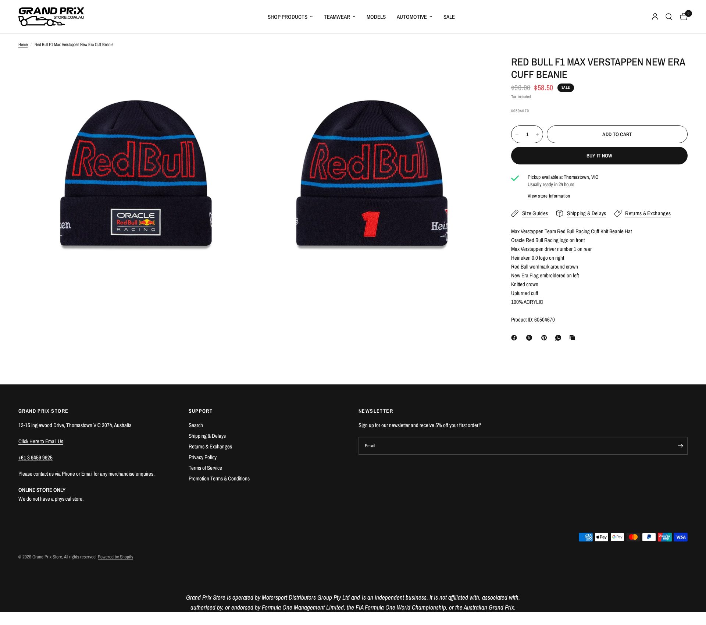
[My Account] (655, 16)
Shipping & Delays (207, 436)
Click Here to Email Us (40, 441)
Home (23, 44)
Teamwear (337, 17)
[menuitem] (290, 17)
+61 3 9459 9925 (35, 457)
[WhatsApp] (559, 337)
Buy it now (599, 155)
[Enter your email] (680, 446)
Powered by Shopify (115, 557)
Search (196, 425)
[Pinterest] (545, 337)
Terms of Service (205, 468)
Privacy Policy (203, 457)
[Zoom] (238, 71)
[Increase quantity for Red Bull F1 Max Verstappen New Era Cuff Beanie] (537, 134)
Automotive (412, 17)
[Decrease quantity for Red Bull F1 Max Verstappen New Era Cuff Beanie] (517, 134)
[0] (682, 16)
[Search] (669, 16)
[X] (530, 337)
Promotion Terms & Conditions (219, 478)
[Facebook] (515, 337)
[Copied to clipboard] (573, 337)
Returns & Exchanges (210, 446)
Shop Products (287, 17)
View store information (549, 196)
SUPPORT (201, 410)
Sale (449, 17)
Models (376, 17)
